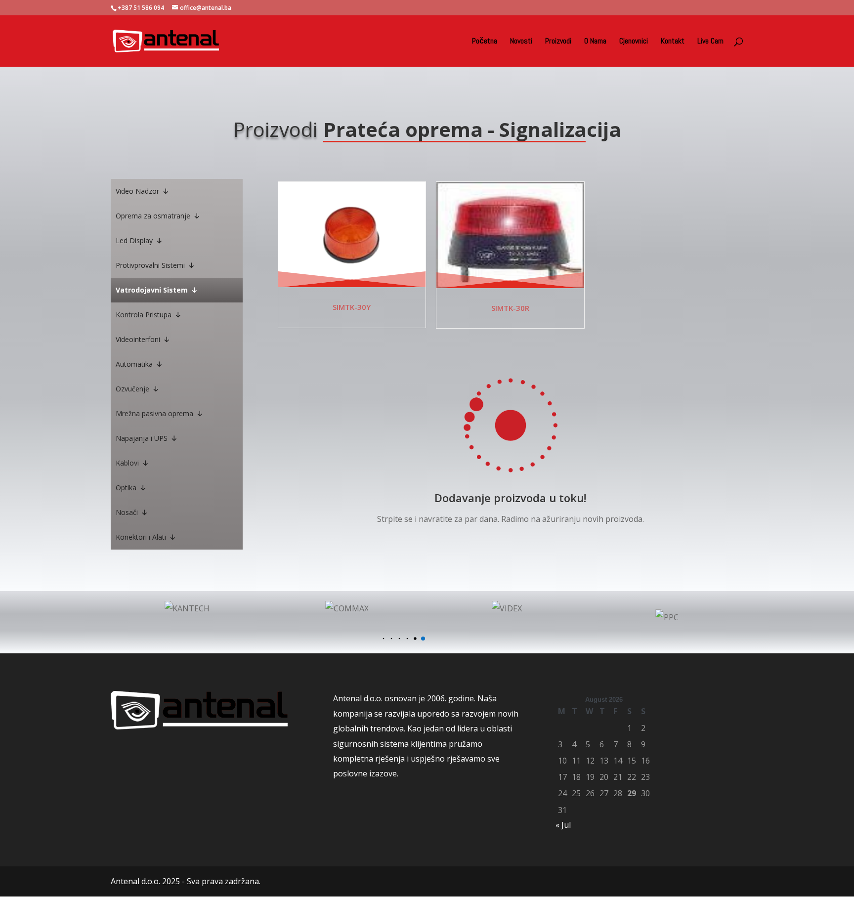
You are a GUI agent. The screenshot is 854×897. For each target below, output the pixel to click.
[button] (383, 639)
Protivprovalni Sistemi (150, 265)
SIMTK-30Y (352, 307)
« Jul (563, 824)
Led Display (134, 240)
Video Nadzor (137, 191)
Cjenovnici (633, 42)
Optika (126, 487)
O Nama (595, 42)
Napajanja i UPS (142, 438)
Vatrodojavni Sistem (152, 290)
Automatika (134, 364)
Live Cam (710, 42)
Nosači (127, 512)
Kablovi (127, 463)
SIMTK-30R (510, 308)
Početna (484, 42)
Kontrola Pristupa (143, 314)
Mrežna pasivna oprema (154, 413)
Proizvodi (558, 42)
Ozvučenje (132, 388)
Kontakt (672, 42)
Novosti (521, 42)
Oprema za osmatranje (153, 215)
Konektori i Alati (141, 537)
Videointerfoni (138, 339)
